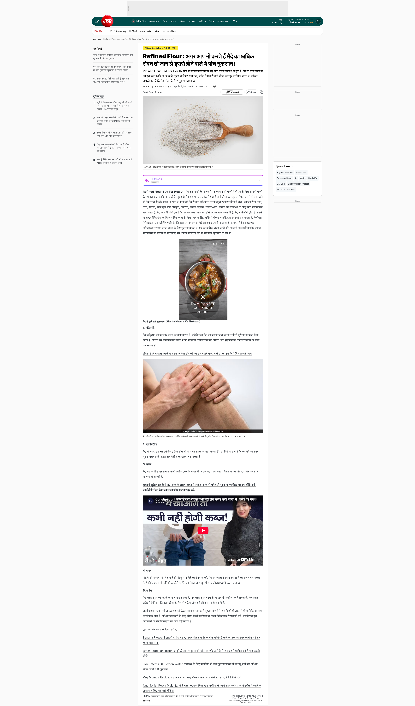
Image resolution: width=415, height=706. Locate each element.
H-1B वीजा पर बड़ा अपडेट (140, 31)
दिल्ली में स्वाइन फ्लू (118, 31)
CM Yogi (281, 183)
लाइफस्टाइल (223, 21)
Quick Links (283, 166)
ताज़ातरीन (153, 21)
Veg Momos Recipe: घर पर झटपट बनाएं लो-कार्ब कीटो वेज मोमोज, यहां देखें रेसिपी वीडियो (192, 677)
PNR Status (301, 172)
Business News (284, 178)
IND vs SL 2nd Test (286, 189)
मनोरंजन (202, 21)
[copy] (261, 92)
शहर (173, 21)
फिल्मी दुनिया (313, 178)
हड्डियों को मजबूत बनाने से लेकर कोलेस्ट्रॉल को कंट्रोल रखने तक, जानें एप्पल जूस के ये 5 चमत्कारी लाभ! (197, 353)
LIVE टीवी (139, 21)
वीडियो (211, 21)
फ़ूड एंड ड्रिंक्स (180, 86)
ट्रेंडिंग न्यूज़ (98, 96)
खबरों (159, 629)
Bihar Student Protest (298, 183)
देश (164, 21)
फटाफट (192, 21)
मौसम (157, 31)
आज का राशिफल (169, 31)
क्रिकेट (183, 21)
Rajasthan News (285, 172)
